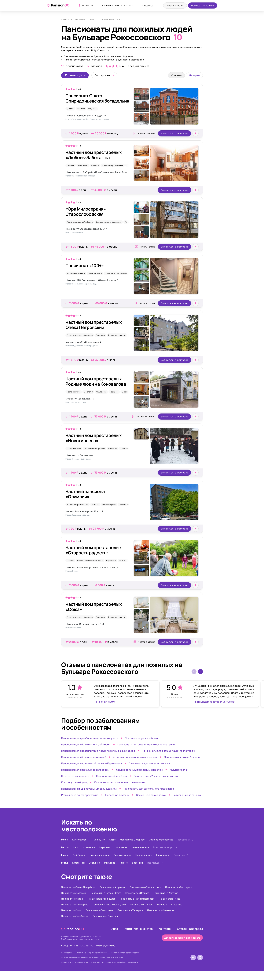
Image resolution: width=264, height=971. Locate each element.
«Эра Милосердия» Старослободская (85, 211)
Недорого (114, 392)
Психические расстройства (141, 738)
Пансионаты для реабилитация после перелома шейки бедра (98, 750)
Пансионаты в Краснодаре (101, 898)
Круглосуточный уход (74, 782)
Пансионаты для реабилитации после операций (146, 744)
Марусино (109, 862)
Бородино (94, 862)
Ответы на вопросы (190, 929)
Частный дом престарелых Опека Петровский (93, 324)
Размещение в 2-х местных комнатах (156, 776)
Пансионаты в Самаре (141, 904)
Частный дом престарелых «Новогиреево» (93, 438)
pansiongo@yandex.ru (105, 945)
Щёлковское (162, 855)
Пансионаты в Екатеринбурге (106, 892)
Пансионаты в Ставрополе (99, 910)
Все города (153, 862)
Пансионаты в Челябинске (74, 916)
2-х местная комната (76, 273)
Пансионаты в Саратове (169, 904)
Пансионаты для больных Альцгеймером (86, 744)
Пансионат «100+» (84, 265)
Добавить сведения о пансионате (182, 937)
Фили (75, 847)
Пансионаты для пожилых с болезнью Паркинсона (91, 763)
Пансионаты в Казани (72, 898)
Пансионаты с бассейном (111, 776)
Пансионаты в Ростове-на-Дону (109, 904)
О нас (114, 929)
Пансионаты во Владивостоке (145, 887)
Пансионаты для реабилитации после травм (168, 750)
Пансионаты (79, 19)
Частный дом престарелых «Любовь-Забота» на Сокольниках (93, 157)
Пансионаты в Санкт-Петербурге (78, 887)
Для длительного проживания (108, 222)
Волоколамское (122, 855)
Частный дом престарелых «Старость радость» (93, 550)
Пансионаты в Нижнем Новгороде (137, 898)
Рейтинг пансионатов (138, 929)
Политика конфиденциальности (92, 952)
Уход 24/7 (92, 108)
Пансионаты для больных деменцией (83, 757)
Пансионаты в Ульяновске (160, 910)
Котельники (89, 847)
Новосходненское (99, 855)
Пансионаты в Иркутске (166, 892)
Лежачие (81, 108)
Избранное (147, 5)
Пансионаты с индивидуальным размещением (89, 788)
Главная (65, 19)
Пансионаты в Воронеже (73, 892)
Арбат (112, 839)
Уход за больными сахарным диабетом (139, 769)
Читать (146, 133)
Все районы (184, 839)
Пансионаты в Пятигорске (74, 904)
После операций (74, 448)
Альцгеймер (83, 165)
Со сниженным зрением (94, 448)
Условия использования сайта (125, 952)
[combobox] (104, 75)
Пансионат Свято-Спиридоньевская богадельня (97, 98)
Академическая (140, 847)
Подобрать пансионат (202, 5)
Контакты (165, 929)
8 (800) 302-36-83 (110, 5)
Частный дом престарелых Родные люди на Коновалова (95, 381)
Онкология (88, 392)
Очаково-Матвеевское (161, 839)
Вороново (137, 862)
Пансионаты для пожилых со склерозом (85, 769)
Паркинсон (111, 560)
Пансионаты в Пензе (169, 898)
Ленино (124, 862)
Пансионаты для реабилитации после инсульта (89, 738)
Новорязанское (143, 855)
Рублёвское (79, 855)
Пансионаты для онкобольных (182, 757)
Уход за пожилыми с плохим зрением (135, 757)
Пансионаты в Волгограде (178, 887)
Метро (93, 19)
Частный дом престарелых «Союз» (93, 606)
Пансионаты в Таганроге (130, 910)
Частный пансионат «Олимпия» (86, 494)
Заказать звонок (175, 5)
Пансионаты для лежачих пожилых (149, 763)
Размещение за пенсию (187, 795)
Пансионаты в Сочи (71, 910)
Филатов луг (121, 847)
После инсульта (95, 273)
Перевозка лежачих (117, 795)
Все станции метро (163, 847)
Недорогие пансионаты (75, 776)
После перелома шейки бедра (80, 222)
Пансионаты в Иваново (137, 892)
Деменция (100, 335)
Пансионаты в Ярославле (106, 916)
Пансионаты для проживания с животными (119, 782)
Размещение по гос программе (79, 795)
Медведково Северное (132, 839)
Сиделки (70, 108)
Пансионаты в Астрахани (113, 887)
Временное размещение (112, 165)
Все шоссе (179, 855)
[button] (200, 671)
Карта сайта (66, 952)
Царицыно (99, 839)
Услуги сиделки (179, 769)
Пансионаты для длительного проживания (148, 788)
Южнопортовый (80, 839)
